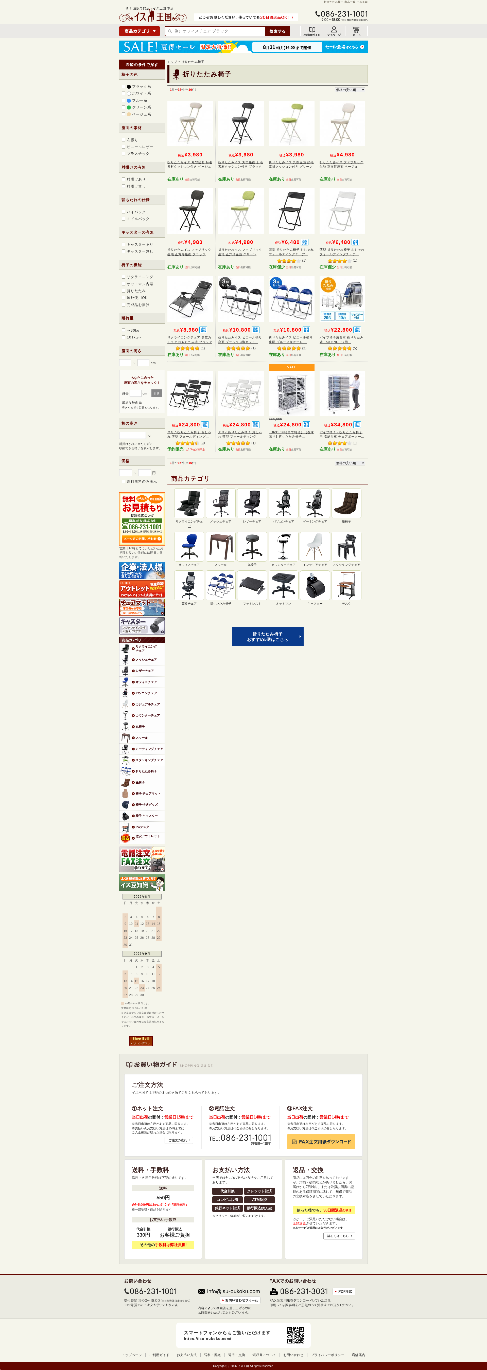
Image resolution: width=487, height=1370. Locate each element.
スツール (142, 737)
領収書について (264, 1355)
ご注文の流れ (178, 1140)
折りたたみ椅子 (146, 771)
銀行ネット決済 (227, 1208)
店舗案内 (358, 1355)
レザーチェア (145, 670)
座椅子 (140, 782)
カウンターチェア (148, 715)
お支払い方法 (187, 1355)
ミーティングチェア (149, 748)
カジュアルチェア (148, 704)
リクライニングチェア (146, 648)
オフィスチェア (146, 681)
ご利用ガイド (159, 1355)
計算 (157, 393)
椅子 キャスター (147, 815)
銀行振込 (259, 1208)
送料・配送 (212, 1355)
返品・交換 (236, 1355)
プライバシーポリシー (328, 1355)
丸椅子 (140, 726)
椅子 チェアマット (148, 793)
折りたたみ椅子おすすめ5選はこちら (267, 637)
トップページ (132, 1355)
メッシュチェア (146, 659)
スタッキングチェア (149, 760)
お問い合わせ (293, 1355)
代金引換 (227, 1191)
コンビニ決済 (227, 1200)
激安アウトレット (148, 836)
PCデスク (142, 826)
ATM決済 (259, 1200)
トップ (172, 61)
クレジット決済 (259, 1191)
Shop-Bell (141, 1038)
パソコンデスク (140, 1043)
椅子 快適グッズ (147, 804)
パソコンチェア (146, 693)
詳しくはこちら (338, 1236)
